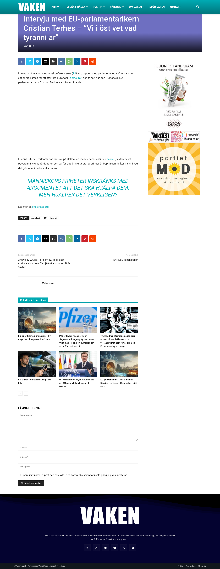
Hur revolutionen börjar (125, 259)
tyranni (111, 159)
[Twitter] (29, 61)
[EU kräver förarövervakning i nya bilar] (37, 364)
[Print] (53, 61)
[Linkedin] (77, 61)
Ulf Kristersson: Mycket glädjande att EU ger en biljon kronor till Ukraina (76, 383)
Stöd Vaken (157, 6)
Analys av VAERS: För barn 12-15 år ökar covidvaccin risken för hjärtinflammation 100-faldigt (44, 263)
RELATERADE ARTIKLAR (33, 300)
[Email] (45, 61)
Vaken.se (48, 283)
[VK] (61, 61)
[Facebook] (21, 61)
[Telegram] (37, 61)
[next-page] (26, 393)
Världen (115, 6)
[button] (198, 7)
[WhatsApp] (69, 61)
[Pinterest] (84, 61)
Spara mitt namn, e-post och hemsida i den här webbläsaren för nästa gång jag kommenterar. (74, 475)
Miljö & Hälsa (76, 6)
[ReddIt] (92, 61)
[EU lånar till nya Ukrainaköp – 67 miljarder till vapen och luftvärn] (37, 320)
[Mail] (105, 547)
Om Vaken (135, 6)
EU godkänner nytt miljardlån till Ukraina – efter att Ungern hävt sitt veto (118, 383)
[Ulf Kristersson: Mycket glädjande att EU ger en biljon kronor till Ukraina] (78, 364)
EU (45, 218)
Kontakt (175, 6)
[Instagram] (96, 547)
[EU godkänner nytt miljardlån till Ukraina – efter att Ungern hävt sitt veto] (119, 364)
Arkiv (55, 6)
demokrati (76, 77)
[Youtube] (132, 547)
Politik (97, 6)
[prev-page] (20, 393)
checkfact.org (40, 206)
